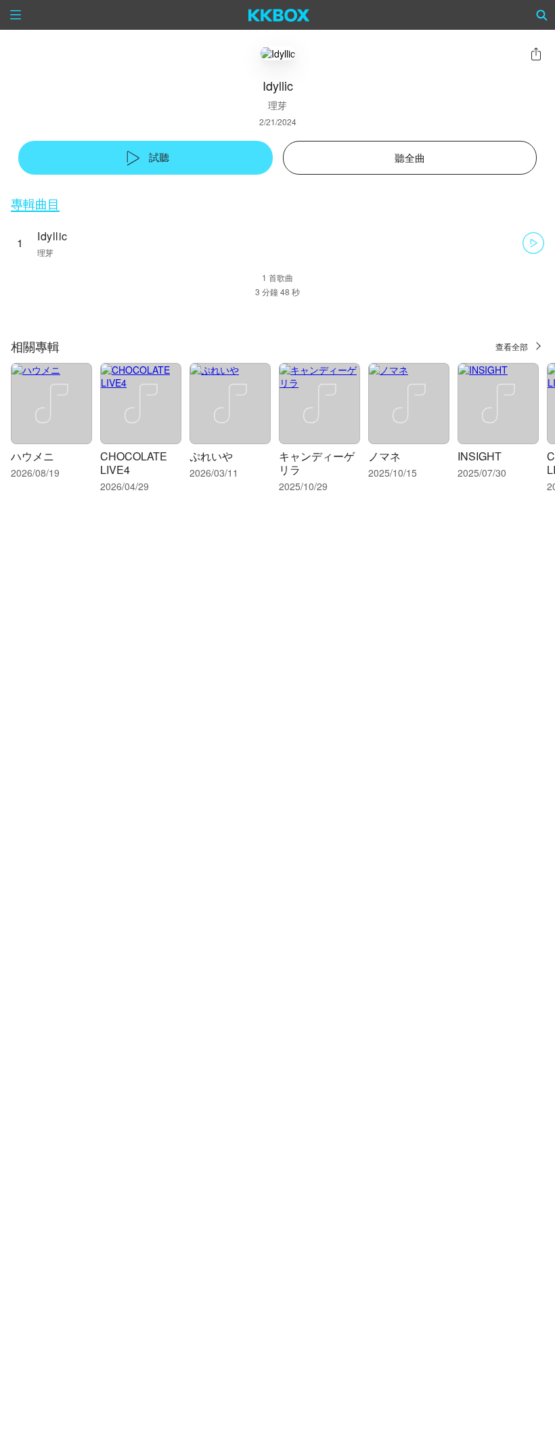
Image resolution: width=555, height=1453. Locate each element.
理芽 (277, 105)
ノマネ (384, 456)
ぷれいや (211, 456)
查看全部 (511, 346)
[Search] (542, 15)
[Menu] (15, 15)
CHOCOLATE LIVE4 (133, 462)
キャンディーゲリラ (317, 462)
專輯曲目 (35, 203)
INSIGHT (480, 456)
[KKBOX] (279, 15)
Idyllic (52, 236)
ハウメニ (32, 456)
